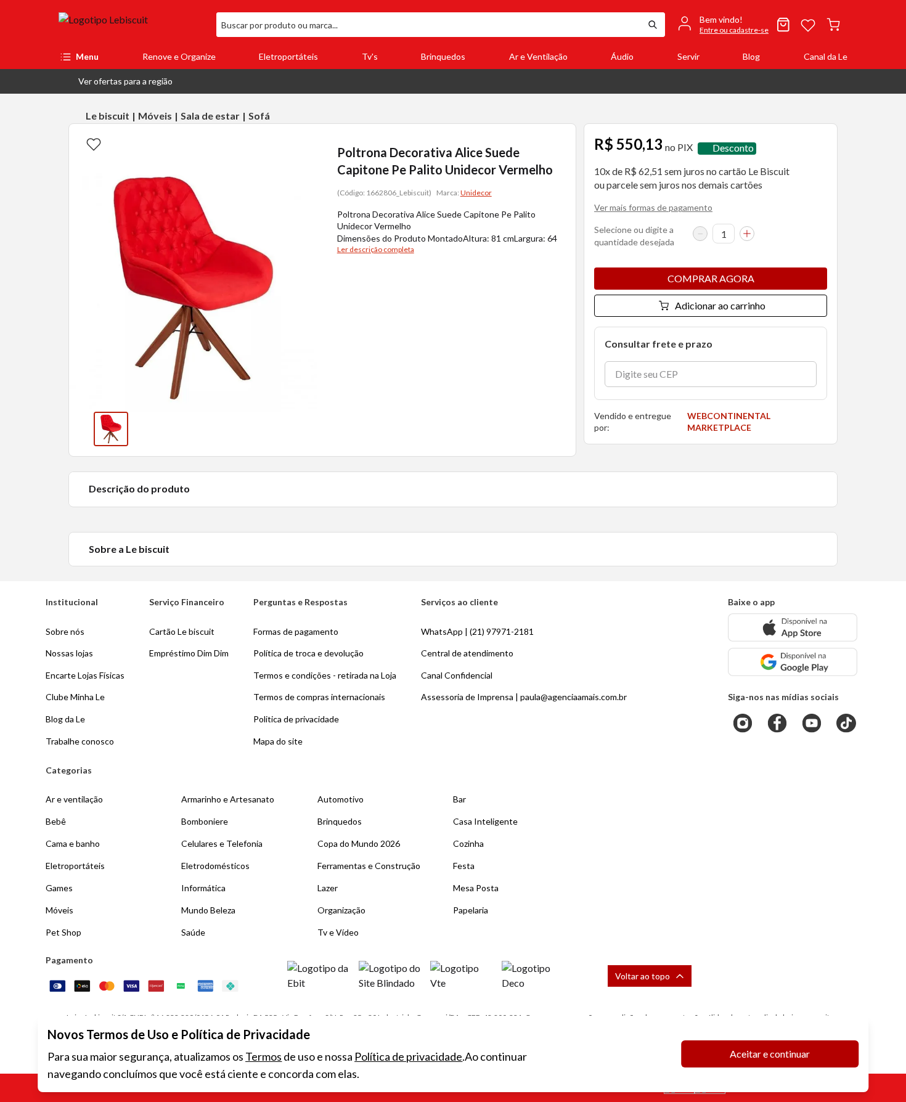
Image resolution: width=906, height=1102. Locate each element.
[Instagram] (742, 723)
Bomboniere (204, 821)
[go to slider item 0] (111, 429)
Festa (464, 865)
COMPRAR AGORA (710, 278)
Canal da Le (825, 56)
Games (59, 888)
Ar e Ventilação (538, 56)
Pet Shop (63, 932)
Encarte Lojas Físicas (85, 675)
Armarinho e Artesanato (227, 799)
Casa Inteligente (485, 821)
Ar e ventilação (74, 799)
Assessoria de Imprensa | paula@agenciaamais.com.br (524, 697)
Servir (688, 56)
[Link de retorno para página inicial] (132, 24)
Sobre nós (65, 631)
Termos (263, 1056)
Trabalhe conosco (80, 741)
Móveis (155, 115)
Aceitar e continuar (770, 1053)
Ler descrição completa (375, 249)
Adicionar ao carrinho (720, 305)
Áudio (622, 56)
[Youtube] (811, 723)
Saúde (193, 932)
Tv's (370, 56)
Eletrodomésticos (215, 865)
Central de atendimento (467, 653)
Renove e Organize (179, 56)
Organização (341, 910)
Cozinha (468, 843)
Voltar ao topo (642, 976)
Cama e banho (73, 843)
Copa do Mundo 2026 (358, 843)
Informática (203, 888)
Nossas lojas (69, 653)
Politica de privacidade (296, 719)
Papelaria (470, 910)
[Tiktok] (846, 723)
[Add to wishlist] (94, 143)
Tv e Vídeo (338, 932)
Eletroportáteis (288, 56)
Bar (459, 799)
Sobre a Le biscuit (129, 549)
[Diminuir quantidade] (700, 233)
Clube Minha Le (75, 697)
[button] (116, 81)
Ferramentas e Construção (368, 865)
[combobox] (428, 24)
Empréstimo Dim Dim (189, 653)
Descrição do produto (139, 488)
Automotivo (340, 799)
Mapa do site (278, 741)
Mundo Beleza (208, 910)
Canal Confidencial (456, 675)
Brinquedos (443, 56)
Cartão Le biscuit (181, 631)
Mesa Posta (476, 888)
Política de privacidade (408, 1056)
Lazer (327, 888)
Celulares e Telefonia (222, 843)
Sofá (259, 115)
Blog (751, 56)
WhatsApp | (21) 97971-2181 (477, 631)
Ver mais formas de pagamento (653, 207)
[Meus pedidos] (783, 25)
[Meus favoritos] (808, 25)
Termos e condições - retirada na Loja (324, 675)
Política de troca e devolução (308, 653)
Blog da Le (65, 719)
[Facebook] (777, 723)
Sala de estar (210, 115)
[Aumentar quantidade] (747, 233)
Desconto (733, 148)
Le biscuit (107, 115)
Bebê (56, 821)
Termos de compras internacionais (319, 697)
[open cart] (833, 24)
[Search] (652, 24)
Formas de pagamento (295, 631)
